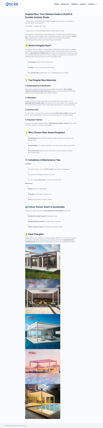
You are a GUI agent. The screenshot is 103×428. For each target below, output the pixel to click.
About (83, 4)
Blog (44, 26)
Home (56, 4)
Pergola (74, 4)
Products (65, 4)
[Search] (97, 4)
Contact (91, 4)
